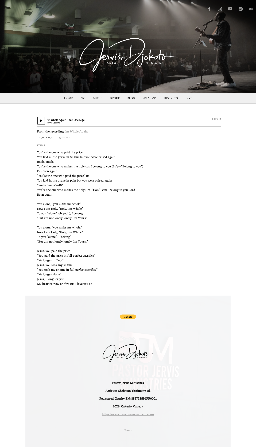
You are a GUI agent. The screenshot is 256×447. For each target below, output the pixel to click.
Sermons (150, 98)
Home (68, 98)
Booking (171, 98)
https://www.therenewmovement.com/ (128, 414)
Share (66, 138)
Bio (83, 98)
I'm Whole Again (76, 131)
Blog (131, 98)
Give (188, 98)
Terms (128, 430)
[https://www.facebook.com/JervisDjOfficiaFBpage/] (209, 9)
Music (98, 98)
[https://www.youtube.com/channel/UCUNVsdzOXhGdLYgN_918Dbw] (230, 9)
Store (115, 98)
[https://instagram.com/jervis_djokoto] (220, 9)
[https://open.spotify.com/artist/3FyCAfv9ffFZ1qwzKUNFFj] (241, 9)
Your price (46, 138)
